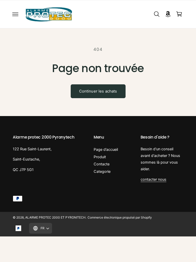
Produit (100, 157)
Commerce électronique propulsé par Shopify (120, 217)
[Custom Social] (18, 228)
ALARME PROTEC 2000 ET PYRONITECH (55, 217)
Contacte (101, 164)
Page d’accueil (106, 149)
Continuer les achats (98, 91)
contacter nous (153, 179)
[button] (15, 14)
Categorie (102, 171)
